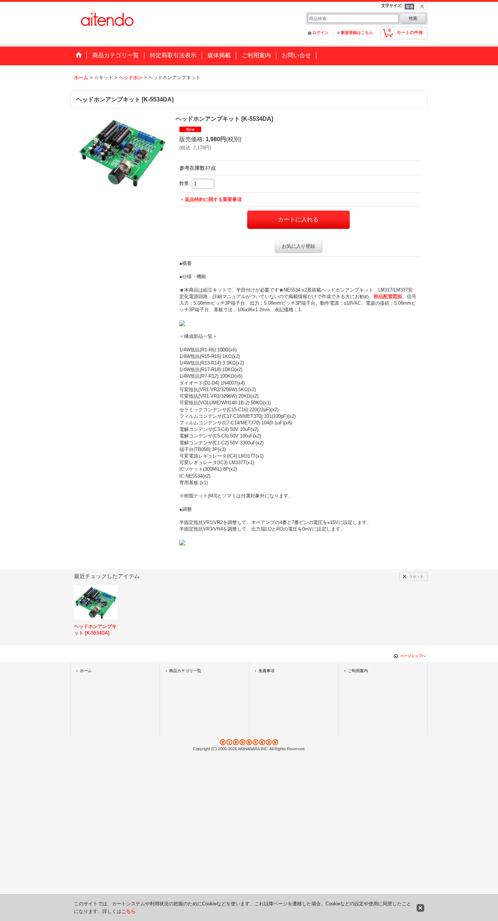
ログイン (320, 32)
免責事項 (266, 670)
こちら (128, 911)
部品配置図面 (388, 296)
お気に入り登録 (298, 246)
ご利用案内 (358, 670)
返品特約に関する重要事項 (213, 199)
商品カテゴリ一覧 (185, 670)
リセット (416, 576)
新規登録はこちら (357, 32)
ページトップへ (413, 656)
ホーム (86, 670)
